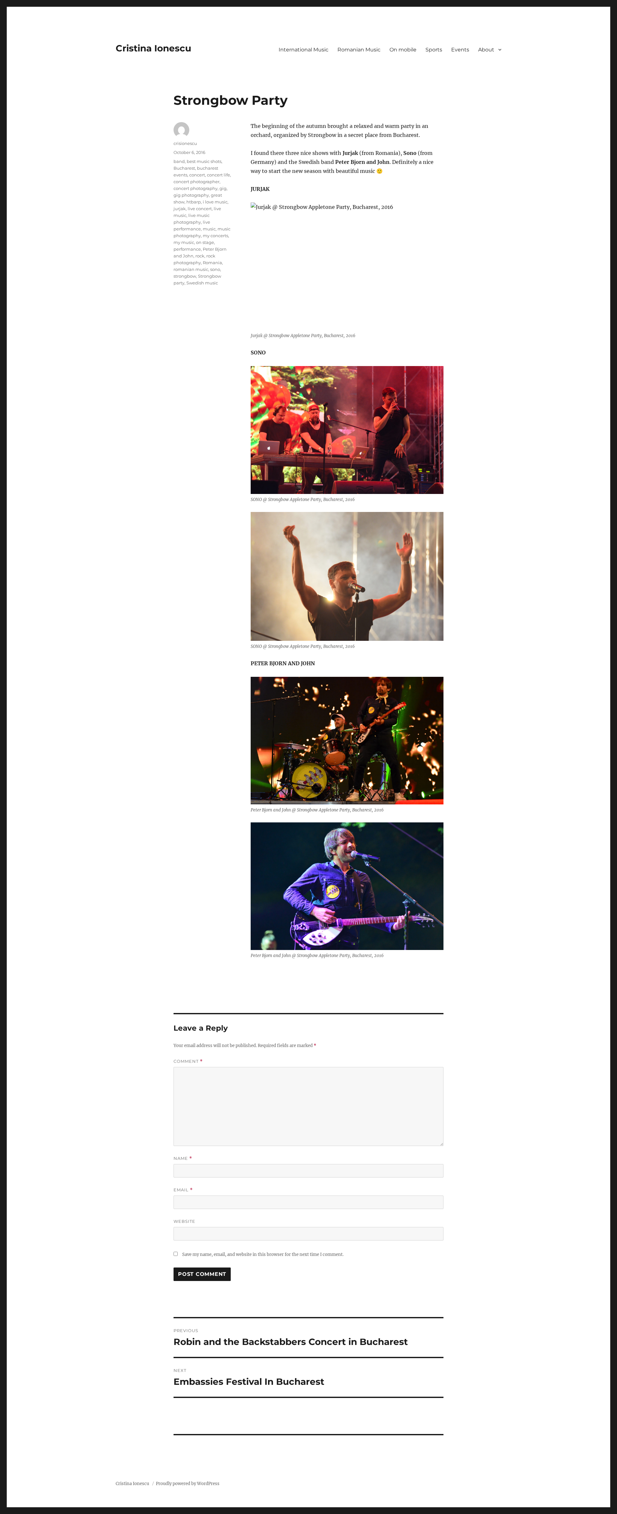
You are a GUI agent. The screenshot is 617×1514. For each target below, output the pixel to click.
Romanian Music (358, 50)
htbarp (193, 201)
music (209, 228)
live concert (200, 208)
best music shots (204, 161)
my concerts (215, 235)
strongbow (185, 276)
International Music (303, 50)
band (179, 161)
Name (183, 1158)
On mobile (402, 50)
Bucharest (184, 168)
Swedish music (202, 282)
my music (184, 242)
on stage (205, 242)
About (486, 50)
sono (215, 269)
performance (187, 249)
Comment (188, 1061)
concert (197, 174)
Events (460, 50)
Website (184, 1221)
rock (199, 255)
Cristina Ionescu (153, 48)
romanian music (191, 269)
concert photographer (196, 181)
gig (223, 188)
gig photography (191, 195)
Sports (433, 50)
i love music (215, 201)
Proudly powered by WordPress (187, 1483)
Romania (212, 262)
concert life (218, 174)
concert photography (196, 188)
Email (183, 1190)
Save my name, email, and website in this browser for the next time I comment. (263, 1254)
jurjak (180, 208)
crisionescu (185, 143)
